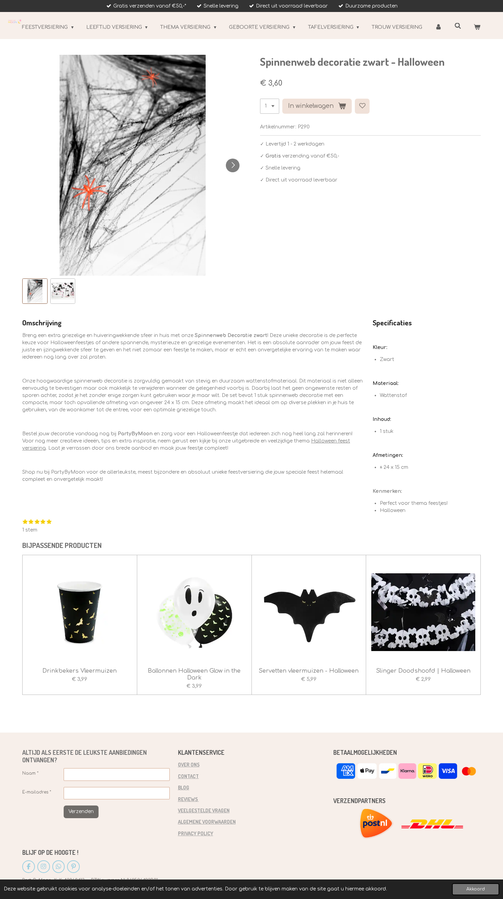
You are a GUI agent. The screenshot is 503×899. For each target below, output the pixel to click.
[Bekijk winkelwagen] (477, 27)
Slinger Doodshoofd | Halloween (423, 670)
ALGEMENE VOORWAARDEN (207, 822)
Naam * (30, 773)
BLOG (183, 787)
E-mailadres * (36, 792)
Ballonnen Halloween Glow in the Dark (194, 674)
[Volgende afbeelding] (233, 165)
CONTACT (188, 776)
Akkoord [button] (475, 889)
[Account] (438, 27)
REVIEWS (188, 799)
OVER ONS (188, 764)
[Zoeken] (458, 26)
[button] (35, 291)
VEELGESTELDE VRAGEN (204, 810)
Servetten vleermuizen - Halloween (309, 670)
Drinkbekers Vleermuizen (79, 670)
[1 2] (269, 106)
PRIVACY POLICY (195, 833)
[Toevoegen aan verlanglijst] (362, 106)
